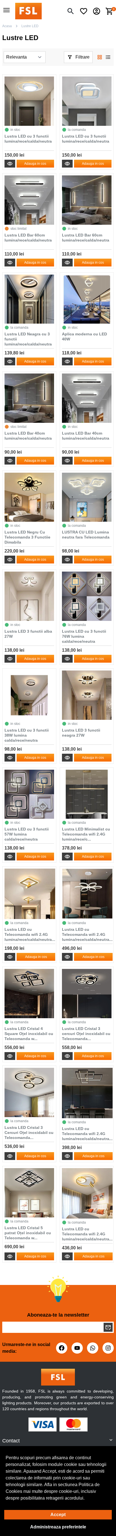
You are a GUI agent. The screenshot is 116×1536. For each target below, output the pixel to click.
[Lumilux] (28, 10)
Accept (58, 1514)
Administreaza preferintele (58, 1527)
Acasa (7, 26)
